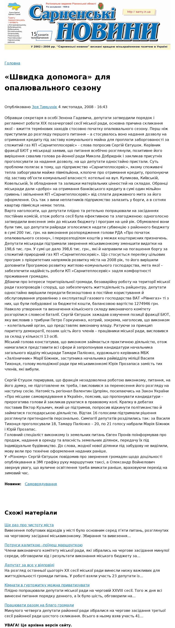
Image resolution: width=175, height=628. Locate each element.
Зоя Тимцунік (44, 107)
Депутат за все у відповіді (29, 565)
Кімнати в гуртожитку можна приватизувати (47, 585)
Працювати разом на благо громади (39, 605)
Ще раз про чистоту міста (29, 525)
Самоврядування (41, 484)
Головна (12, 63)
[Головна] (87, 25)
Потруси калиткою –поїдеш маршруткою (43, 545)
